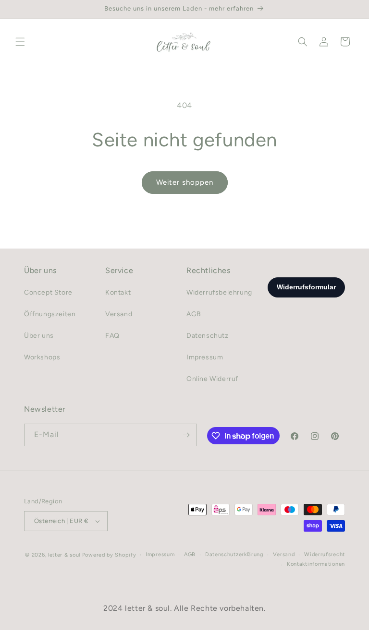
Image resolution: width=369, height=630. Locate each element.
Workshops (42, 357)
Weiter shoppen (184, 182)
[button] (20, 41)
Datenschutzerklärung (234, 554)
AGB (193, 314)
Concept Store (48, 292)
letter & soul (64, 555)
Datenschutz (207, 336)
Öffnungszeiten (49, 314)
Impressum (204, 357)
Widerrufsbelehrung (219, 292)
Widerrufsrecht (324, 554)
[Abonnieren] (186, 435)
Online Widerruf (212, 379)
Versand (118, 314)
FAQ (112, 336)
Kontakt (118, 292)
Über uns (39, 336)
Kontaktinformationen (316, 564)
